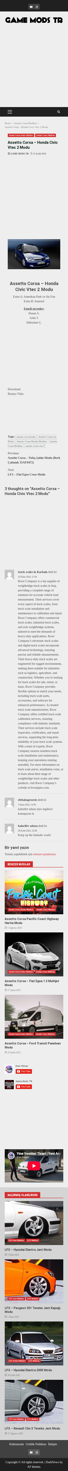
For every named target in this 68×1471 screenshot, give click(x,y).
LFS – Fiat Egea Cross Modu (26, 472)
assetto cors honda (26, 436)
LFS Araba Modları (17, 1361)
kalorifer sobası (28, 825)
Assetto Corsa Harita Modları (21, 910)
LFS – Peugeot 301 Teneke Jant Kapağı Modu (34, 1281)
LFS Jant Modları (16, 1240)
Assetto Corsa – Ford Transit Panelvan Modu (34, 1017)
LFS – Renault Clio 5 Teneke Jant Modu (34, 1402)
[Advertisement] (34, 61)
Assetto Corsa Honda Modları (32, 441)
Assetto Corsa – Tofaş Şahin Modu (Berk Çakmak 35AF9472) (34, 458)
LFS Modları (32, 1240)
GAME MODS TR (20, 153)
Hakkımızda (16, 1444)
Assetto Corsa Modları (45, 135)
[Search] (58, 112)
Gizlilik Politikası (36, 1444)
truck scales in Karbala (32, 572)
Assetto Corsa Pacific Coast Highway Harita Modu (34, 892)
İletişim (52, 1444)
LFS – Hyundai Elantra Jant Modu (34, 1223)
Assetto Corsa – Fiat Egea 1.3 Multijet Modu (34, 954)
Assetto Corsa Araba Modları (21, 135)
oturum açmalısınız (44, 854)
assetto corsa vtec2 (35, 446)
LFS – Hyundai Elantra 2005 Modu (34, 1343)
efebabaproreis (27, 799)
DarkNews (52, 1462)
